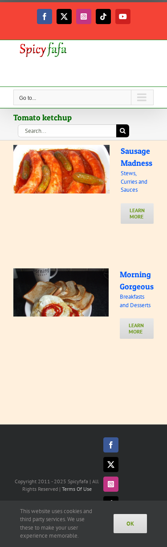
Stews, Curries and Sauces (134, 181)
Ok (130, 523)
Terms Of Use (77, 488)
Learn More (137, 213)
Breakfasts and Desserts (135, 301)
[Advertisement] (84, 73)
